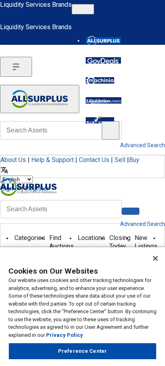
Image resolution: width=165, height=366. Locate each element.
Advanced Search (142, 224)
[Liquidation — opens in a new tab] (103, 100)
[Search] (130, 211)
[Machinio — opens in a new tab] (100, 80)
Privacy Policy (64, 335)
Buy (134, 160)
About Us (13, 160)
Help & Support (52, 160)
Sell (120, 160)
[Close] (155, 258)
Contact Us (94, 160)
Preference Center (82, 351)
